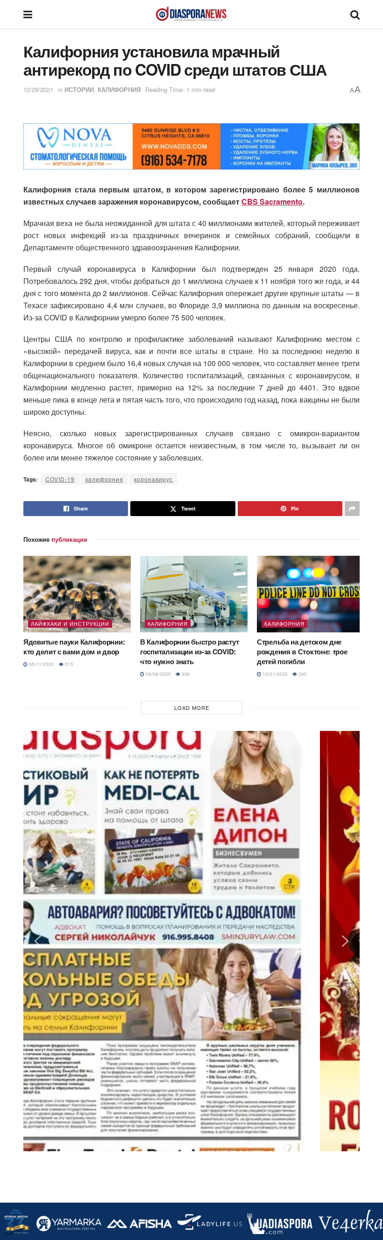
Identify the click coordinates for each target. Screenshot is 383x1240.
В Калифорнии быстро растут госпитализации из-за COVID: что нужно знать (189, 651)
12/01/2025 (274, 674)
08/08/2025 (157, 674)
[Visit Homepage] (191, 14)
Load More (191, 707)
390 (185, 674)
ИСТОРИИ (79, 89)
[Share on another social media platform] (352, 508)
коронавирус (153, 479)
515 (68, 664)
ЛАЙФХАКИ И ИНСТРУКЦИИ (70, 623)
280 (302, 674)
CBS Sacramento (272, 201)
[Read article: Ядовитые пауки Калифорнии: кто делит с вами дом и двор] (77, 594)
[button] (37, 146)
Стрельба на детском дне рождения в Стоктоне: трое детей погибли (302, 651)
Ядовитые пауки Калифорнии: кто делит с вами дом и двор (74, 647)
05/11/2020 (41, 664)
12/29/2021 (38, 89)
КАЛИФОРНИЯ (119, 89)
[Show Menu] (27, 14)
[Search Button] (355, 14)
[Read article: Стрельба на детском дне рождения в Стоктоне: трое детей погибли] (310, 594)
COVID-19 (60, 479)
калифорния (104, 479)
